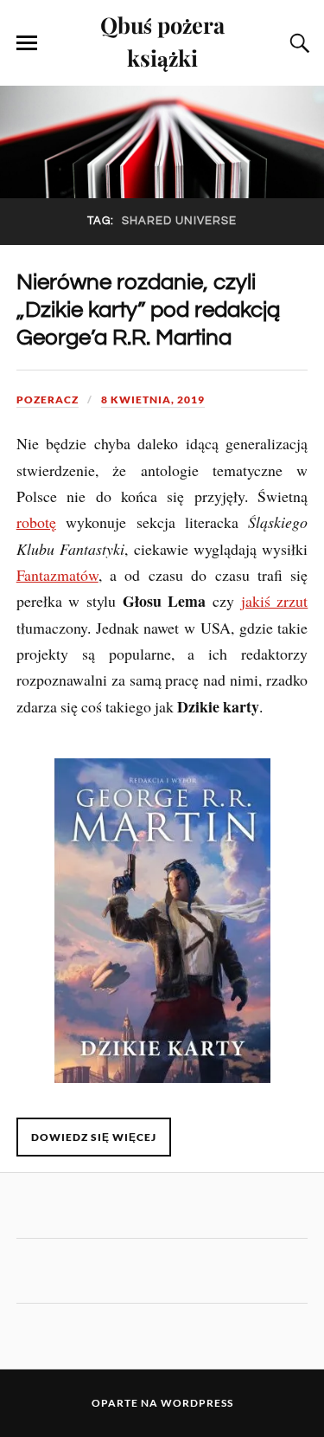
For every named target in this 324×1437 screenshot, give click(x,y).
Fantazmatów (57, 574)
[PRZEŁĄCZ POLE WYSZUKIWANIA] (297, 43)
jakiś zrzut (274, 600)
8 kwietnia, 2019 (153, 399)
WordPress (197, 1402)
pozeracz (47, 399)
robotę (36, 522)
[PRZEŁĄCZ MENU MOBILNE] (26, 43)
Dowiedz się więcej (93, 1137)
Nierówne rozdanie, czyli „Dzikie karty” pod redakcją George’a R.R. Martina (148, 310)
